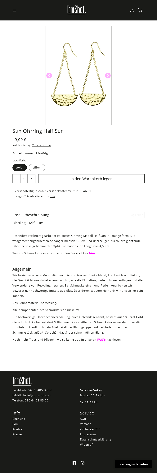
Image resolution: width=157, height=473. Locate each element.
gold (19, 167)
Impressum (88, 434)
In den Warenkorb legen (91, 178)
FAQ (15, 424)
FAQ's (101, 339)
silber (37, 167)
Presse (17, 434)
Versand (86, 424)
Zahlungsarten (90, 429)
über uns (18, 419)
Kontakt (17, 429)
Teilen (138, 215)
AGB (83, 419)
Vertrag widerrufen (134, 464)
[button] (14, 10)
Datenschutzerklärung (95, 439)
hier (52, 196)
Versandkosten (41, 145)
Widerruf (86, 444)
